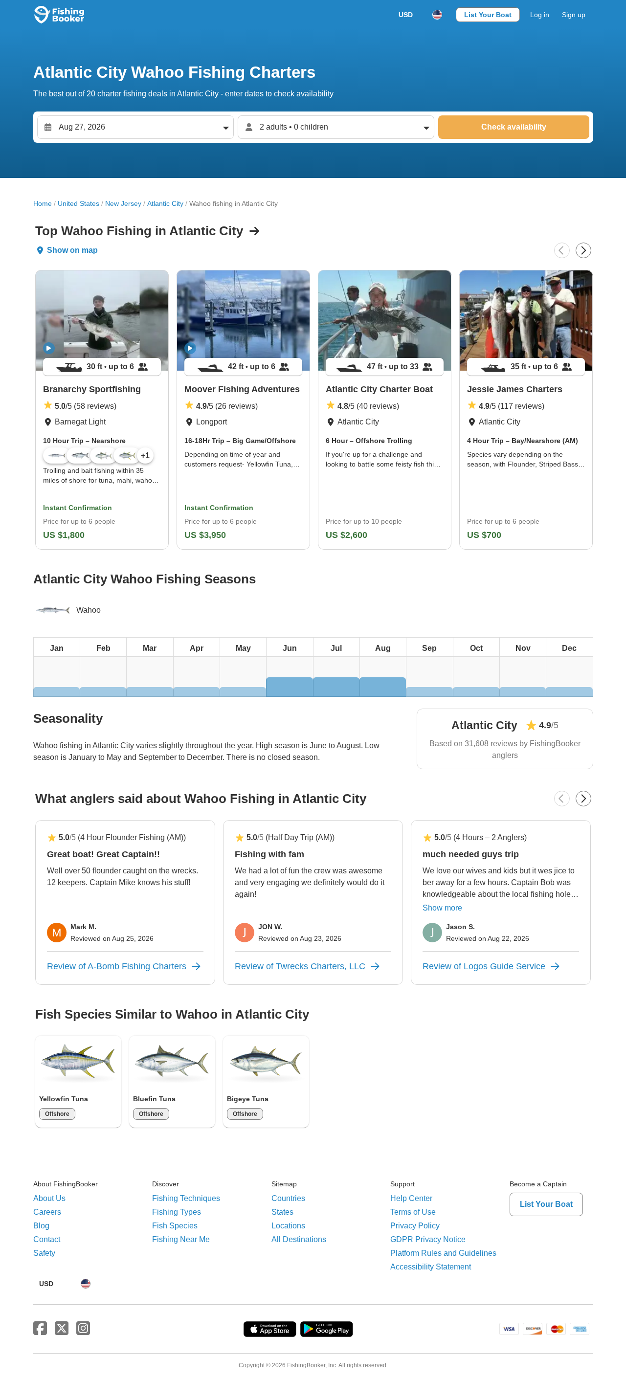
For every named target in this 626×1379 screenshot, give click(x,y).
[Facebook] (40, 1328)
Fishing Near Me (181, 1239)
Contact (46, 1239)
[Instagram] (83, 1328)
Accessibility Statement (430, 1267)
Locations (288, 1226)
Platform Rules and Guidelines (443, 1253)
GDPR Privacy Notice (428, 1239)
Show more (442, 908)
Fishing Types (176, 1212)
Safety (44, 1253)
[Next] (583, 250)
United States (78, 203)
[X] (61, 1328)
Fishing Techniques (186, 1198)
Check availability (513, 127)
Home (42, 203)
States (282, 1212)
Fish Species (175, 1226)
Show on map (72, 250)
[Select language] (437, 14)
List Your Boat (488, 15)
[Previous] (562, 250)
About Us (49, 1198)
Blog (41, 1226)
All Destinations (298, 1239)
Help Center (411, 1198)
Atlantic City (165, 203)
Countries (288, 1198)
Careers (47, 1212)
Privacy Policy (415, 1226)
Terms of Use (413, 1212)
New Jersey (123, 203)
